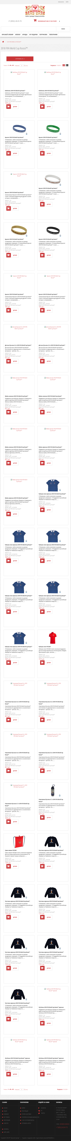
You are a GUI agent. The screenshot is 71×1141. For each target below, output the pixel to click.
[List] (67, 65)
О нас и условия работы (28, 1120)
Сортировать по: (19, 59)
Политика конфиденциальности (30, 1117)
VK (41, 1110)
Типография (53, 35)
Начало (5, 1108)
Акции (5, 1111)
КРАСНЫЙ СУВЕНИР (7, 35)
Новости (6, 1123)
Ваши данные (61, 2)
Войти (67, 2)
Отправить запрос (26, 1123)
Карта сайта (6, 1132)
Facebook (43, 1108)
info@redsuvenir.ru (64, 1124)
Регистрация (25, 1111)
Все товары (7, 1117)
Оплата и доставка (26, 1114)
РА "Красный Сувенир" (14, 1138)
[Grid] (64, 65)
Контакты (6, 1129)
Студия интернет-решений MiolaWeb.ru (45, 1138)
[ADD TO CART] (8, 106)
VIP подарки (33, 35)
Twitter (43, 1113)
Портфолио (43, 35)
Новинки (6, 1114)
